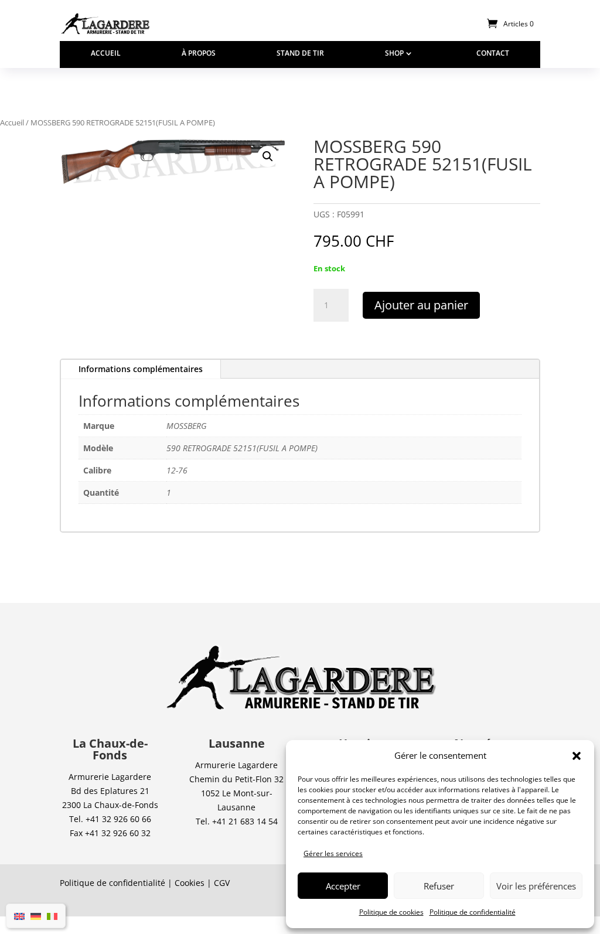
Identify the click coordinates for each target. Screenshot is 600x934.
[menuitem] (19, 916)
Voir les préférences (536, 886)
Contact (492, 53)
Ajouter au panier (421, 305)
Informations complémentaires (141, 368)
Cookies (189, 882)
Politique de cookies (391, 912)
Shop (394, 53)
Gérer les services (333, 853)
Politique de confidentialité (472, 912)
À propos (199, 53)
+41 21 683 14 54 (245, 821)
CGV (222, 882)
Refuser (439, 886)
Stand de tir (300, 53)
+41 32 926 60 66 (118, 818)
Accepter (343, 886)
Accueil (106, 53)
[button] (576, 756)
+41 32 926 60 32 (118, 832)
